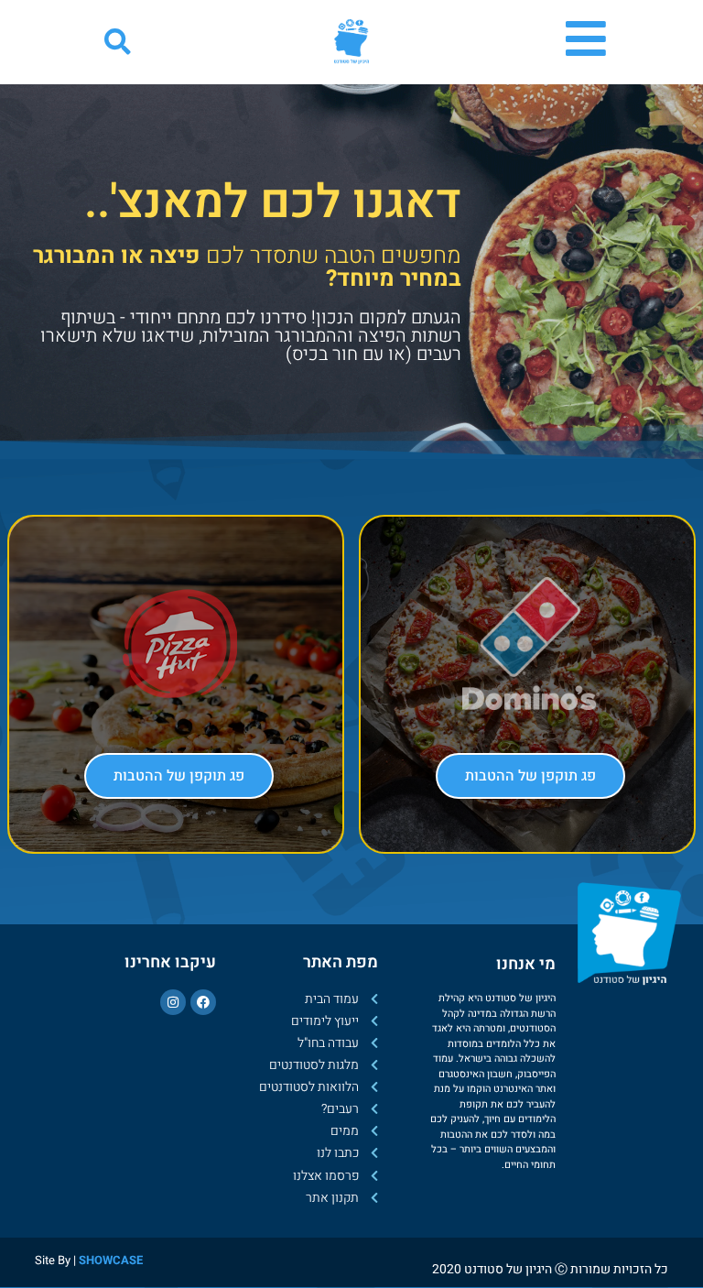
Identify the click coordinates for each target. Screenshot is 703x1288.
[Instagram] (173, 1002)
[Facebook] (203, 1002)
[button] (117, 42)
